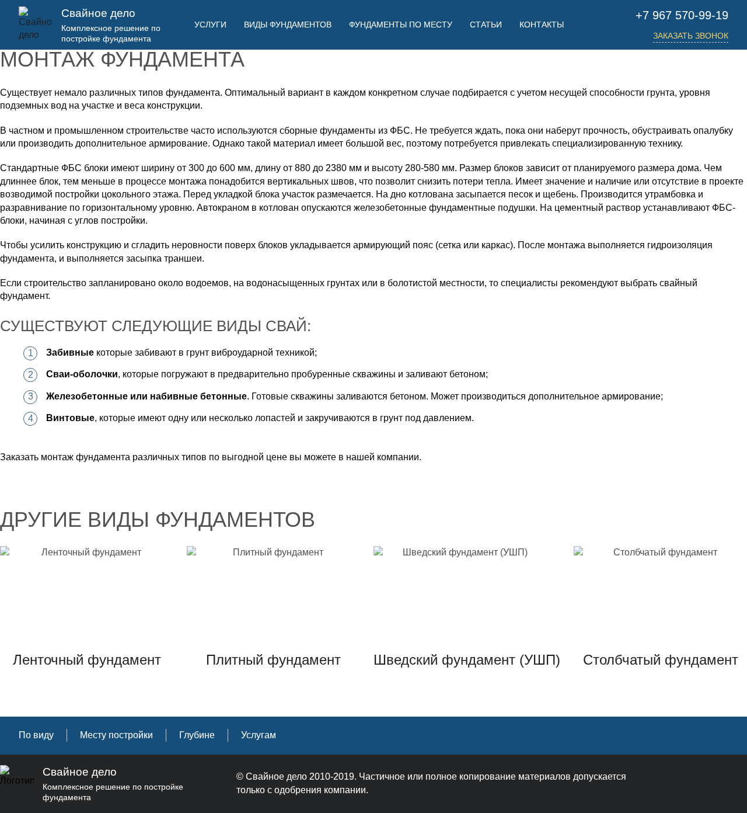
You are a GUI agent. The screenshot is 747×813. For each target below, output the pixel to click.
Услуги (210, 24)
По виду (36, 735)
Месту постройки (116, 735)
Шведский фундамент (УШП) (467, 660)
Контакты (541, 24)
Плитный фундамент (273, 660)
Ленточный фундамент (87, 660)
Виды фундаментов (287, 24)
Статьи (486, 24)
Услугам (258, 735)
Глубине (197, 735)
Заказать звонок (690, 35)
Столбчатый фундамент (660, 660)
